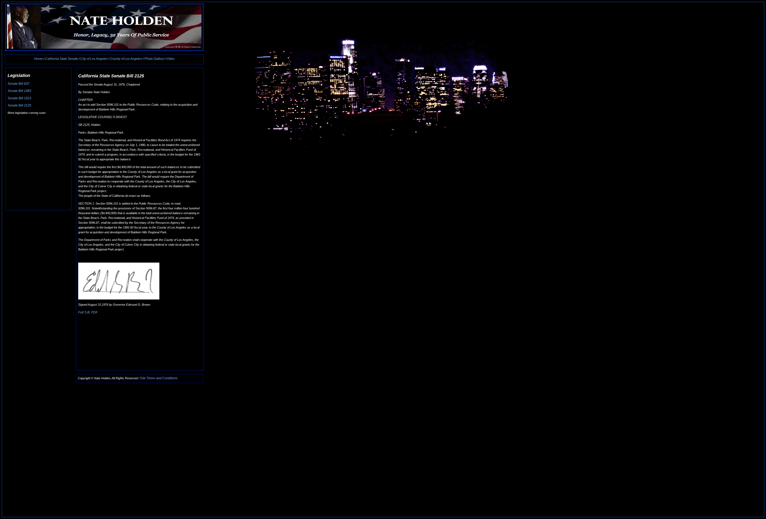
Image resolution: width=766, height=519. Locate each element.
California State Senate (62, 58)
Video (170, 58)
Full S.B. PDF (88, 312)
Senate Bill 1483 (19, 91)
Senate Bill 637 (18, 83)
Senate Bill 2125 (19, 105)
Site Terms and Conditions (159, 378)
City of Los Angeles (94, 58)
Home (38, 58)
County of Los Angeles (126, 58)
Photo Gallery (154, 58)
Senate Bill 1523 (19, 98)
